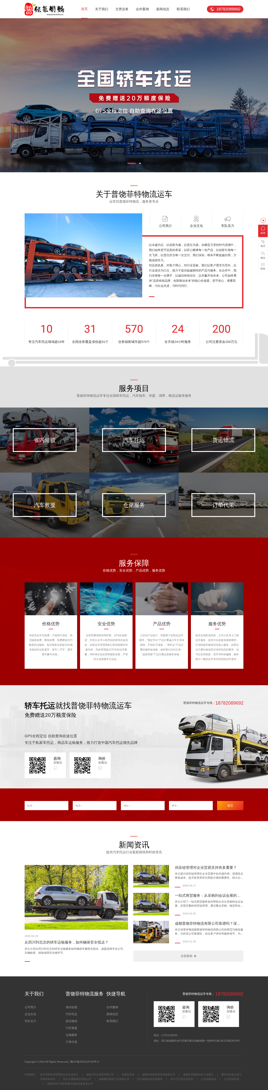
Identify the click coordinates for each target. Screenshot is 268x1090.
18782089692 (228, 9)
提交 (230, 805)
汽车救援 (45, 505)
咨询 (263, 233)
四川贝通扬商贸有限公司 (77, 1079)
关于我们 (101, 9)
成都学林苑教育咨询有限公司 (158, 1074)
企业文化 (30, 1014)
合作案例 (142, 9)
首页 (84, 9)
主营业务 (122, 9)
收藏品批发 (128, 1074)
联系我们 (183, 9)
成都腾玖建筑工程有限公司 (114, 1079)
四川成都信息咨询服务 (149, 1079)
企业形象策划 (208, 1079)
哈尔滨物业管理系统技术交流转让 (59, 1074)
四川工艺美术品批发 (182, 1079)
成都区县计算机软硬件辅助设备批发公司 (69, 1083)
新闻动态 (162, 9)
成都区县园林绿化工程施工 (198, 1074)
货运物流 (223, 440)
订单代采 (223, 505)
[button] (128, 163)
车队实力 (30, 1021)
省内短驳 (45, 440)
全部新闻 (186, 956)
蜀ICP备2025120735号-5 (84, 1061)
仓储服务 (134, 505)
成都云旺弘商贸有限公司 (100, 1074)
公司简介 (30, 1007)
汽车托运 (134, 440)
